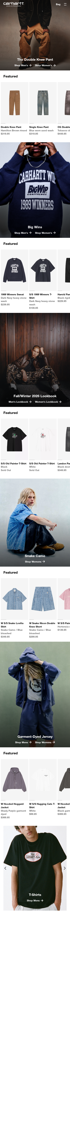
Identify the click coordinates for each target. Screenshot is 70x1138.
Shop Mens (33, 900)
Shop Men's (21, 65)
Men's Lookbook (18, 401)
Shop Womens (33, 561)
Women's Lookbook (46, 401)
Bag (58, 4)
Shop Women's (43, 65)
